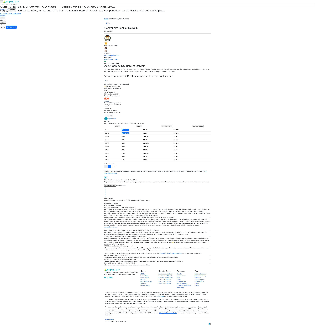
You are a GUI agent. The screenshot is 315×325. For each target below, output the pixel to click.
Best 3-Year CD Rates (164, 279)
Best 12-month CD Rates (165, 276)
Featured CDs (7, 9)
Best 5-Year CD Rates (164, 283)
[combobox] (157, 4)
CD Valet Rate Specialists (111, 55)
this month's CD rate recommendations (170, 253)
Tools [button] (2, 18)
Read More (171, 71)
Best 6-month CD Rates (165, 274)
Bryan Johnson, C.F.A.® (111, 59)
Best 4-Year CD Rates (164, 281)
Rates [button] (1, 7)
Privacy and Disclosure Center (168, 313)
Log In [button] (3, 27)
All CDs (7, 13)
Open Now (12, 9)
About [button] (2, 22)
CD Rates (161, 296)
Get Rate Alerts (11, 27)
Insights (2, 20)
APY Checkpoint (199, 279)
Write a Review (110, 185)
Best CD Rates (144, 285)
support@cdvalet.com (110, 227)
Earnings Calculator (200, 274)
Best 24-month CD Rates (165, 277)
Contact (2, 24)
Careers (197, 285)
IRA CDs (2, 13)
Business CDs (144, 277)
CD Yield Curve (199, 281)
